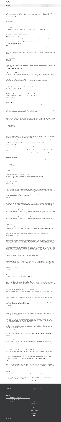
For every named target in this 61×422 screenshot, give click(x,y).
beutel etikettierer (33, 406)
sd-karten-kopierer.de (8, 419)
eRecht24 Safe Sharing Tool (49, 228)
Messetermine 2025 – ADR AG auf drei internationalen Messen (14, 399)
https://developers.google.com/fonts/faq (26, 369)
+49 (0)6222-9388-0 (35, 389)
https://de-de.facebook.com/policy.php (49, 242)
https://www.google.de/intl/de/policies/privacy (39, 358)
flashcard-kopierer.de (8, 418)
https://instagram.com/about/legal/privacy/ (32, 276)
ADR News (9, 395)
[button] (53, 2)
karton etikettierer (33, 407)
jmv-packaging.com (33, 413)
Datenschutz (8, 390)
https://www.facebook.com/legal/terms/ (20, 177)
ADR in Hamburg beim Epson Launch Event (11, 401)
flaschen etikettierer (33, 404)
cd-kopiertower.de (8, 388)
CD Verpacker (32, 395)
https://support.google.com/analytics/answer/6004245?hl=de (43, 333)
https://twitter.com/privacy (23, 250)
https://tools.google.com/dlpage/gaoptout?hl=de (15, 327)
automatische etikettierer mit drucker (35, 410)
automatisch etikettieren (34, 403)
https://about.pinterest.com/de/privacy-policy (23, 303)
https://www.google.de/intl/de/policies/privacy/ (37, 380)
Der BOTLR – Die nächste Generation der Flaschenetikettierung (14, 397)
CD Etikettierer (33, 396)
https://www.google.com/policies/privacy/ (47, 369)
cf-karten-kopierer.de (8, 421)
